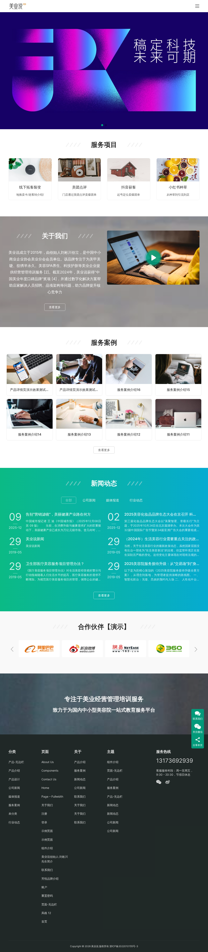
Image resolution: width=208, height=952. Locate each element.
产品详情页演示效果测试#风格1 (31, 390)
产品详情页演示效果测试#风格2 (81, 390)
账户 (44, 887)
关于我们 (47, 805)
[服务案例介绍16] (129, 374)
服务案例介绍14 (29, 434)
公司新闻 (14, 787)
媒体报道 (14, 796)
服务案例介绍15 (178, 390)
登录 (44, 822)
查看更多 (55, 307)
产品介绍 (14, 770)
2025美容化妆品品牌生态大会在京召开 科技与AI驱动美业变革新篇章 (161, 514)
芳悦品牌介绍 (49, 878)
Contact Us (48, 779)
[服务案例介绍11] (178, 419)
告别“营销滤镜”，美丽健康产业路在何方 (58, 514)
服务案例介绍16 (128, 390)
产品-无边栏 (16, 762)
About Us (47, 762)
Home (45, 787)
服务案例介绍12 (128, 434)
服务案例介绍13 (79, 434)
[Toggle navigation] (197, 6)
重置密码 (47, 895)
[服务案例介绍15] (178, 374)
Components (49, 770)
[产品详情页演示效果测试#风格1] (30, 374)
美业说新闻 (35, 539)
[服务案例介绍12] (129, 419)
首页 (44, 921)
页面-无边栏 (49, 904)
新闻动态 (80, 779)
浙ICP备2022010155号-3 (123, 946)
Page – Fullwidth (52, 796)
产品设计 (14, 779)
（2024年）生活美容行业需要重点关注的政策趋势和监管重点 (161, 539)
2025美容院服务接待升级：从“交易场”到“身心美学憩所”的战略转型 (161, 564)
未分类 (13, 813)
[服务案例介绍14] (30, 419)
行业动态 (14, 822)
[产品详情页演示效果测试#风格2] (79, 374)
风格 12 (46, 913)
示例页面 (47, 831)
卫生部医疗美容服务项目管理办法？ (55, 564)
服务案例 (14, 805)
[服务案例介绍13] (79, 419)
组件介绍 (47, 848)
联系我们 (47, 870)
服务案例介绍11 (178, 434)
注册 (44, 813)
